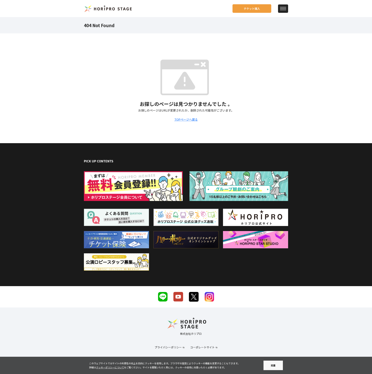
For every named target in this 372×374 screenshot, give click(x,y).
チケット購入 (252, 8)
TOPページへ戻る (186, 119)
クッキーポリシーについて (110, 367)
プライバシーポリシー (168, 347)
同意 (273, 365)
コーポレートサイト (202, 347)
